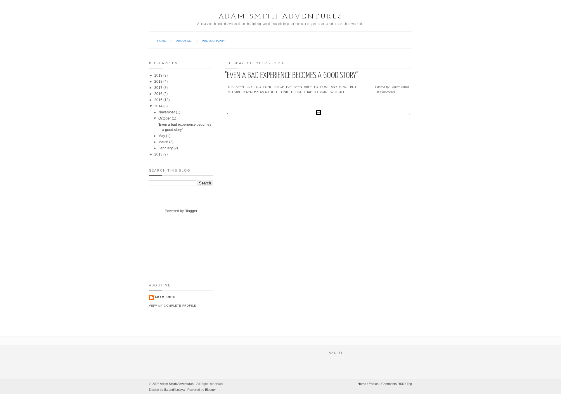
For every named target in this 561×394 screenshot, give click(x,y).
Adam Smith (165, 297)
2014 (158, 106)
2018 (158, 82)
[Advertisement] (167, 253)
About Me (184, 40)
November (166, 112)
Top (409, 384)
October (164, 118)
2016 (158, 94)
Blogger (191, 211)
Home (161, 40)
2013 (158, 154)
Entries (374, 384)
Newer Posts (229, 114)
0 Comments (386, 92)
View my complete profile (172, 305)
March (163, 142)
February (165, 148)
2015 (158, 100)
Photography (213, 40)
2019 (158, 75)
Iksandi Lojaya (174, 389)
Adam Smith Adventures (280, 16)
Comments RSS (392, 384)
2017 (158, 88)
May (161, 136)
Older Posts (408, 114)
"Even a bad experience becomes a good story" (291, 76)
